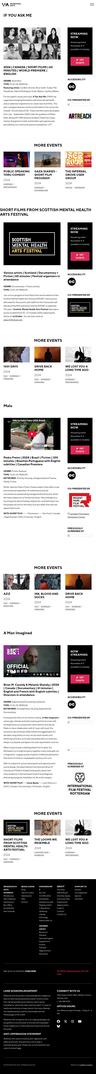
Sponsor (78, 896)
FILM (5, 376)
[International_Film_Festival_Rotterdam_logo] (80, 784)
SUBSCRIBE (30, 971)
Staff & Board (62, 893)
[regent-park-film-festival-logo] (80, 500)
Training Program (46, 938)
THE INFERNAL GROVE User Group (75, 175)
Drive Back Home (43, 368)
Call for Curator (27, 893)
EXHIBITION (39, 855)
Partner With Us (45, 920)
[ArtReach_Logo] (80, 116)
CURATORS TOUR (41, 852)
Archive (24, 902)
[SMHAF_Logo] (80, 307)
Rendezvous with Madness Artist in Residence (46, 905)
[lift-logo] (80, 106)
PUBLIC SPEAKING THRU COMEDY (17, 173)
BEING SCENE (28, 886)
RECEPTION (8, 606)
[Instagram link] (72, 1021)
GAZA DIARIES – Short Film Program (45, 175)
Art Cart (42, 893)
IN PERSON (8, 184)
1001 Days (11, 366)
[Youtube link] (79, 1021)
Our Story (61, 890)
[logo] (80, 541)
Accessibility (9, 908)
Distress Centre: (74, 971)
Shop (23, 890)
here (19, 1048)
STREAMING (8, 379)
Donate (78, 890)
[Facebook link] (58, 1021)
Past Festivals (9, 911)
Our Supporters (81, 893)
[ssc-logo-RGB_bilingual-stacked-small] (80, 733)
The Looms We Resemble (45, 841)
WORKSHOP (80, 187)
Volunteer (79, 899)
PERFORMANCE (10, 187)
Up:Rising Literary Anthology (43, 914)
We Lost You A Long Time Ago (77, 368)
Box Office (8, 905)
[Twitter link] (65, 1021)
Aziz (7, 593)
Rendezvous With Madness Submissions (10, 899)
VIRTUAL (68, 187)
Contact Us (61, 914)
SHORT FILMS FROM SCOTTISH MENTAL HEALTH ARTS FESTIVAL (16, 844)
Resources (43, 954)
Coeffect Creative (85, 1065)
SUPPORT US (81, 886)
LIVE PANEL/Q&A (41, 190)
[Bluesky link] (58, 1026)
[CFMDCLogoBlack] (80, 515)
